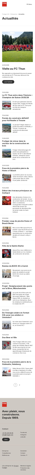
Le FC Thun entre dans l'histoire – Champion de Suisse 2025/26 (17, 96)
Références (5, 455)
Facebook (23, 432)
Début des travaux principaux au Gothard (17, 192)
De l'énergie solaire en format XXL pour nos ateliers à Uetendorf (15, 315)
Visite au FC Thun (13, 68)
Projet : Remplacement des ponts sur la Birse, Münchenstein (17, 287)
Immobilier (23, 451)
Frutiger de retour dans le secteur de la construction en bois (15, 143)
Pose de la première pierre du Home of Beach (15, 169)
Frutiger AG (5, 14)
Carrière (23, 455)
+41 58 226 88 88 (7, 433)
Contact (22, 453)
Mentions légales (25, 465)
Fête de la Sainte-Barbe (13, 246)
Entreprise (14, 14)
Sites (6, 439)
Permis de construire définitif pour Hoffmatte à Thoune (15, 119)
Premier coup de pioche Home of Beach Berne (17, 222)
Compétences (6, 453)
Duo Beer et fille (9, 337)
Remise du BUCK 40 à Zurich (15, 266)
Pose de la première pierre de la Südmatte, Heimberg (16, 363)
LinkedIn (23, 437)
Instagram (23, 434)
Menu (29, 4)
